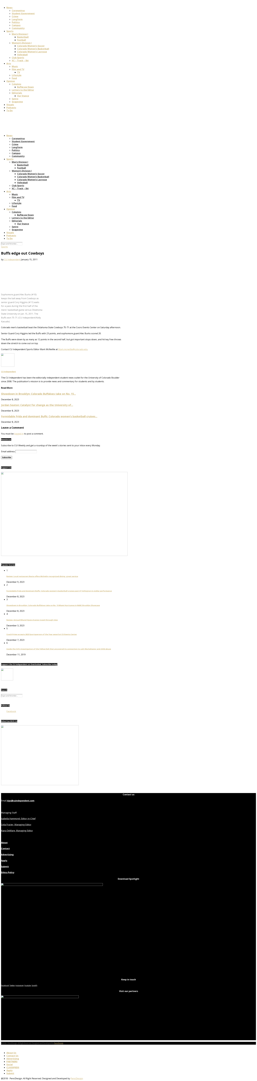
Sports (9, 31)
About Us (11, 1052)
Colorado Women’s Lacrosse (32, 51)
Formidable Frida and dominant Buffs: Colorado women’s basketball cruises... (49, 416)
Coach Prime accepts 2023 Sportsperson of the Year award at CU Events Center (41, 634)
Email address (8, 451)
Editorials (17, 92)
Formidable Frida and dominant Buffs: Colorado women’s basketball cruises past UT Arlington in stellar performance (59, 591)
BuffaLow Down (25, 87)
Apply (4, 860)
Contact (5, 848)
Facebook (11, 711)
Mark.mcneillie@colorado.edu (73, 349)
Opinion (10, 81)
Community (18, 28)
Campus (16, 25)
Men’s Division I (20, 34)
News (9, 7)
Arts (8, 63)
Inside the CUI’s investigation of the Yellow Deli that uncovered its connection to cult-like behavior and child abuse (58, 649)
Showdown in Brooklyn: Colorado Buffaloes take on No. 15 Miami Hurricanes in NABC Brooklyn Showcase (53, 605)
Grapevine (17, 101)
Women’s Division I (22, 42)
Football (21, 40)
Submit (5, 866)
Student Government (23, 13)
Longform (17, 19)
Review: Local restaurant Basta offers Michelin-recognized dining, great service (42, 576)
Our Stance (23, 95)
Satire (15, 98)
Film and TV (18, 69)
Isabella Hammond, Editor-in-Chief (18, 818)
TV (18, 72)
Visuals (10, 104)
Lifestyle (16, 75)
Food (14, 78)
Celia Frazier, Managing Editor (16, 824)
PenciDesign (58, 1043)
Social (9, 1064)
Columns (16, 84)
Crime (15, 16)
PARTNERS (11, 1061)
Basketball (23, 37)
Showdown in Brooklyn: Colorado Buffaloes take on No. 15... (38, 393)
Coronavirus (18, 10)
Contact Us (12, 1055)
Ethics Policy (7, 872)
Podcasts (11, 107)
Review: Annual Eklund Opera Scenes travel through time (32, 620)
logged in (19, 433)
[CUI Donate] (64, 555)
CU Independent (12, 259)
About (4, 842)
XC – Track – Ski (20, 60)
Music (15, 66)
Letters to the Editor (23, 90)
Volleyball (22, 54)
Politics (16, 22)
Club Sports (18, 57)
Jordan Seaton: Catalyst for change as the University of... (37, 405)
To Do (9, 110)
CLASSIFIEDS (12, 1067)
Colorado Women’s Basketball (33, 48)
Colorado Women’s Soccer (31, 45)
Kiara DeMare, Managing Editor (17, 830)
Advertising (7, 854)
